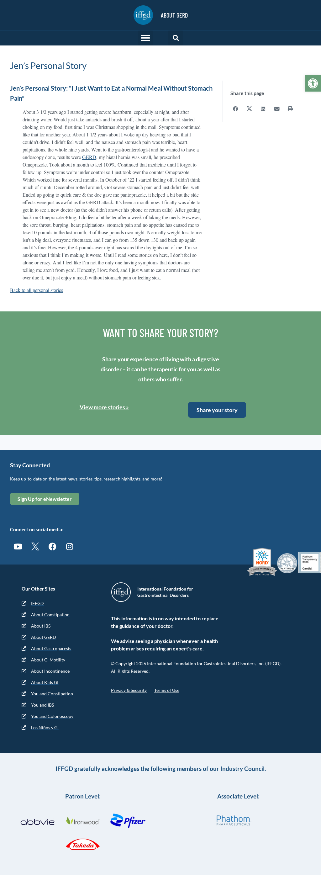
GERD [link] (89, 157)
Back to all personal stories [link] (36, 290)
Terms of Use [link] (166, 690)
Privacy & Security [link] (129, 690)
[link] (313, 83)
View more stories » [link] (104, 407)
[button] (145, 37)
